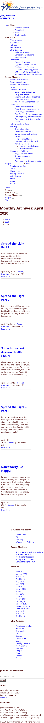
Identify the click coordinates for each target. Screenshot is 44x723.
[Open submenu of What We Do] (17, 193)
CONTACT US (7, 18)
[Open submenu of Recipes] (13, 198)
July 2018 (20, 581)
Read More (5, 276)
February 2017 (22, 601)
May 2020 (20, 576)
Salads (18, 653)
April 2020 (20, 579)
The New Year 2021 (24, 554)
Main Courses (21, 646)
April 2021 (20, 571)
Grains (18, 641)
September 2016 (23, 608)
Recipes (19, 650)
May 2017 (20, 594)
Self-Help (19, 539)
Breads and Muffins (24, 626)
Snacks (19, 655)
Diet (17, 537)
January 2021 (21, 574)
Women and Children (25, 542)
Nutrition (5, 274)
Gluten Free (21, 638)
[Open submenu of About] (11, 190)
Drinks (18, 633)
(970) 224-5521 (7, 15)
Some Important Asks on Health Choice (12, 352)
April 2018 (20, 586)
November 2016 (23, 606)
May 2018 (20, 584)
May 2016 (20, 613)
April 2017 (20, 596)
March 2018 (21, 589)
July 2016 (20, 611)
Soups (18, 658)
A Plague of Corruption (25, 559)
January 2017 (21, 603)
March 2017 (21, 599)
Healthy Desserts (23, 643)
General (20, 271)
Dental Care (21, 534)
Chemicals (20, 631)
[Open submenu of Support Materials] (21, 195)
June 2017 (20, 591)
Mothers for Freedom (25, 557)
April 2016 (20, 616)
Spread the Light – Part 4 (26, 561)
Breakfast (20, 628)
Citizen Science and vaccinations (29, 552)
